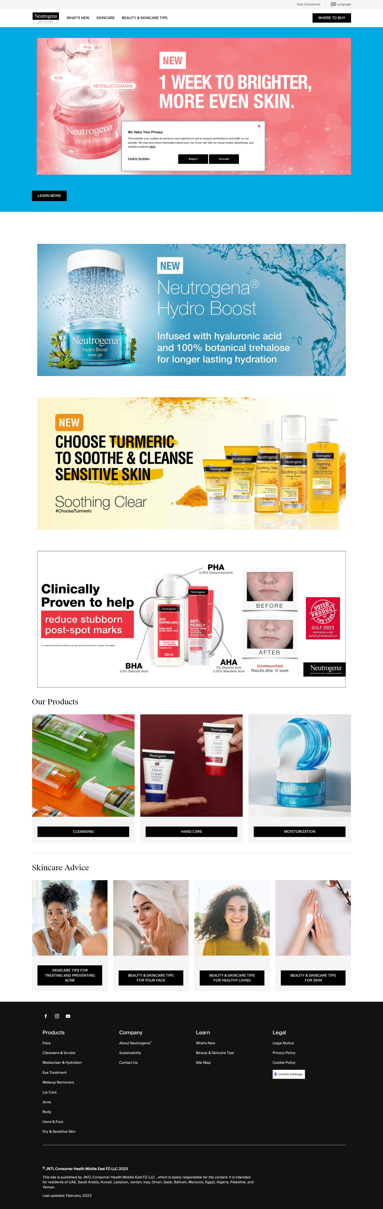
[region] (193, 146)
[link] (308, 4)
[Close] (259, 126)
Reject (193, 159)
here (153, 146)
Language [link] (344, 4)
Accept (224, 159)
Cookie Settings (290, 1074)
